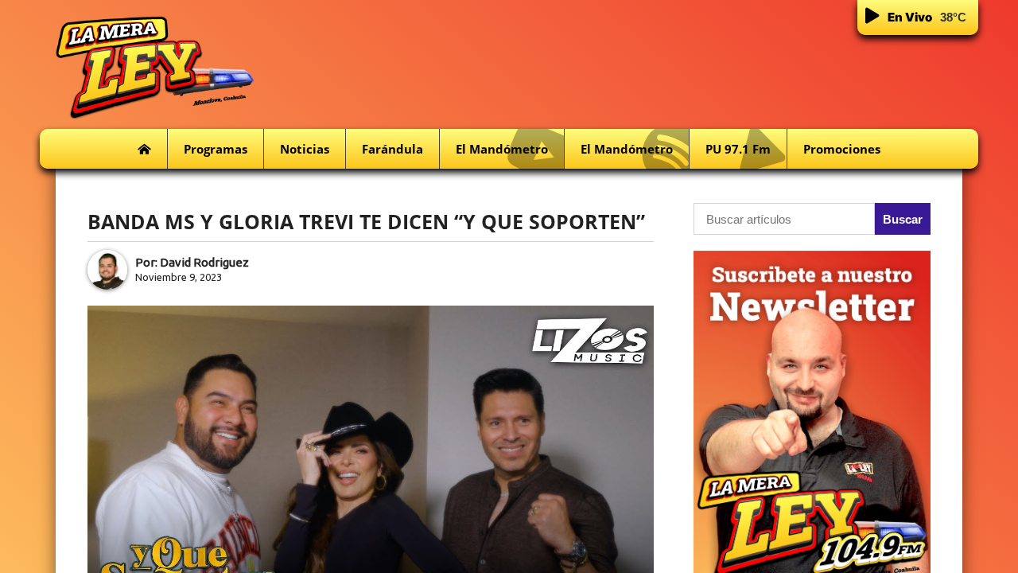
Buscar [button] (903, 219)
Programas (215, 149)
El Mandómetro (502, 149)
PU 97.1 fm (738, 149)
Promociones (841, 149)
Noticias (304, 149)
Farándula (392, 149)
